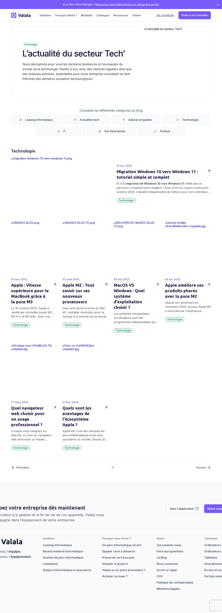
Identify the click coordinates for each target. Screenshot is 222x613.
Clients (136, 15)
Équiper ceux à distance (118, 551)
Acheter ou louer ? (115, 576)
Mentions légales (168, 588)
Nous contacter (167, 564)
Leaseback (50, 564)
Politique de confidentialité (175, 582)
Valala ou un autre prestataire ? (124, 570)
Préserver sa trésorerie (118, 557)
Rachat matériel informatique (63, 551)
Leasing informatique (57, 545)
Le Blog (162, 557)
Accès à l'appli (167, 570)
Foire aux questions (170, 551)
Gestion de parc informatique (63, 557)
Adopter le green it (115, 564)
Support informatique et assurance (67, 570)
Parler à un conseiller (194, 15)
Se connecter (165, 15)
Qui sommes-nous (169, 545)
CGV (160, 576)
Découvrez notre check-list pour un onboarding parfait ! (127, 4)
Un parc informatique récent (121, 545)
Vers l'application (182, 508)
